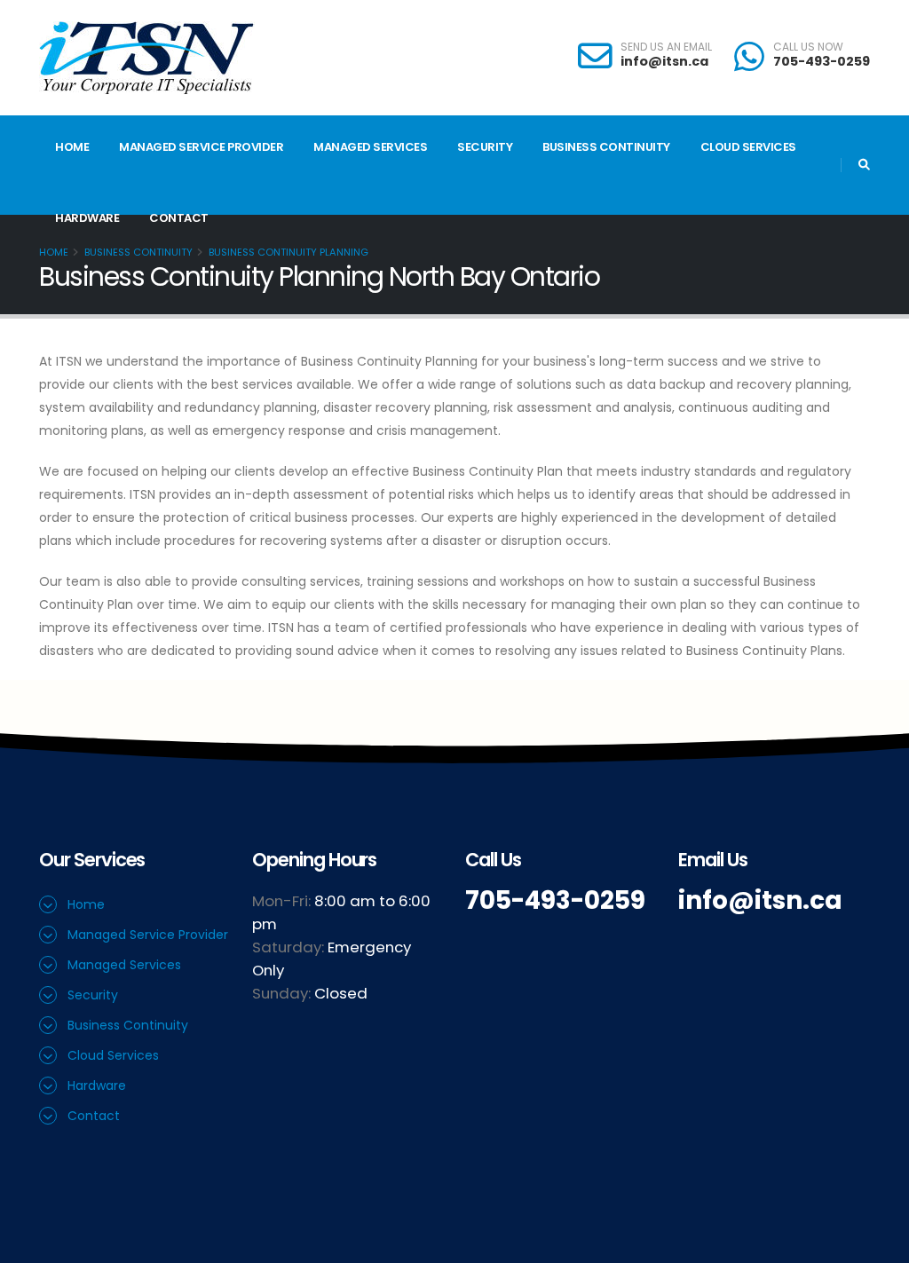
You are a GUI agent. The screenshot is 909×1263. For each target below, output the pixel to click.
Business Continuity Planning (288, 252)
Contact (179, 217)
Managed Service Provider (201, 146)
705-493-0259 (821, 61)
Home (72, 146)
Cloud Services (748, 146)
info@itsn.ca (664, 61)
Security (484, 146)
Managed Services (370, 146)
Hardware (87, 217)
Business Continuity (606, 146)
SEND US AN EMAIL (666, 47)
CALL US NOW (808, 47)
